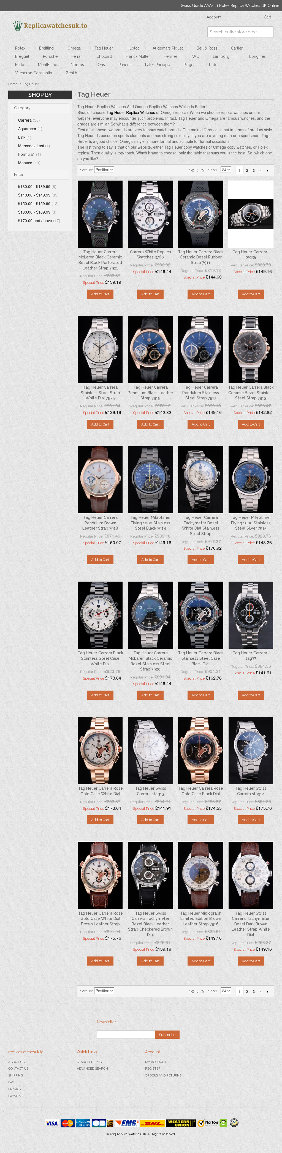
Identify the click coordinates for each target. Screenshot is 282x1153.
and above (39, 220)
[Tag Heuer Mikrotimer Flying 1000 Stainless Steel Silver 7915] (251, 480)
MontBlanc (47, 64)
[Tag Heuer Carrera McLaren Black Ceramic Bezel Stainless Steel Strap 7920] (150, 615)
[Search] (268, 31)
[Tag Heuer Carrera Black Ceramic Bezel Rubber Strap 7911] (200, 214)
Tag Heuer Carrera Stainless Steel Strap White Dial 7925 (100, 392)
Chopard (104, 56)
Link (24, 137)
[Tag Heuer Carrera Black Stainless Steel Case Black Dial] (200, 615)
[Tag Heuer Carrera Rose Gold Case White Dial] (100, 750)
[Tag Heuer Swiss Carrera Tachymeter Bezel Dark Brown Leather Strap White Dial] (251, 875)
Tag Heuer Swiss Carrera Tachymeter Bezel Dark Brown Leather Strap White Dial (251, 924)
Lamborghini (224, 56)
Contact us (18, 1068)
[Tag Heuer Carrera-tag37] (251, 615)
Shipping (15, 1075)
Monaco (29, 162)
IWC (195, 56)
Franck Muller (138, 56)
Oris (101, 64)
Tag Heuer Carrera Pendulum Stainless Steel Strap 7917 (200, 392)
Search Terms (89, 1062)
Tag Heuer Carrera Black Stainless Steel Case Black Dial (200, 658)
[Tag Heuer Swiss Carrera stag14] (251, 750)
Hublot (133, 48)
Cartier (237, 48)
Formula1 (29, 154)
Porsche (50, 56)
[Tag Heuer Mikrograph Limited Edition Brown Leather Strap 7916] (200, 875)
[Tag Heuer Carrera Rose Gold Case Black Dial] (200, 750)
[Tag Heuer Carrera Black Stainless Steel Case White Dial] (100, 615)
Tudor (213, 64)
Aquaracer (30, 128)
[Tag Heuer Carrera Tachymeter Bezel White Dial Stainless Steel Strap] (200, 480)
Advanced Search (92, 1068)
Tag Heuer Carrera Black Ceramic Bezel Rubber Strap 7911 (200, 257)
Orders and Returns (163, 1075)
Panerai (125, 64)
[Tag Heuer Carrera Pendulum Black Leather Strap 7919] (150, 349)
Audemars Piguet (168, 48)
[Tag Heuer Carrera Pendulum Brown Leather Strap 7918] (100, 480)
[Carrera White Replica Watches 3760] (150, 214)
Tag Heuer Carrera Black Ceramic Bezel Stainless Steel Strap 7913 (250, 392)
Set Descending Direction (119, 170)
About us (16, 1062)
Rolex (20, 48)
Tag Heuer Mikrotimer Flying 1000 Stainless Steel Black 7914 (150, 522)
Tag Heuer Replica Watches (131, 112)
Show (213, 170)
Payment (15, 1096)
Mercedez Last (34, 145)
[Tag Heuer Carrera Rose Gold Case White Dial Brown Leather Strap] (100, 875)
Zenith (71, 73)
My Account (156, 1062)
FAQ (11, 1082)
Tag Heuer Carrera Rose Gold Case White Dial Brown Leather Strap (100, 918)
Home (12, 84)
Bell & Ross (207, 48)
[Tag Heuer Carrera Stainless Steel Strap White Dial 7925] (100, 349)
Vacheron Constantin (33, 73)
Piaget (189, 64)
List (138, 170)
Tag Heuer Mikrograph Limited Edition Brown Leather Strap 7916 (200, 918)
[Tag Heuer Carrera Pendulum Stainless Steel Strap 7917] (200, 349)
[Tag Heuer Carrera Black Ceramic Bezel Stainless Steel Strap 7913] (251, 349)
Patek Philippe (157, 64)
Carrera (29, 120)
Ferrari (77, 56)
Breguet (22, 56)
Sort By (86, 170)
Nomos (77, 64)
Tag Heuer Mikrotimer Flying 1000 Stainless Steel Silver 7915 (251, 522)
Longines (257, 56)
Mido (19, 64)
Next (267, 170)
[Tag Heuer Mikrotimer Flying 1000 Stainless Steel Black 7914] (150, 480)
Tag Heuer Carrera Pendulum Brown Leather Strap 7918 (100, 522)
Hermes (171, 56)
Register (153, 1068)
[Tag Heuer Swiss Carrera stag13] (150, 750)
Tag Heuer (103, 48)
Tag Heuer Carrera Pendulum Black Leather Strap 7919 (150, 392)
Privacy (14, 1089)
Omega (74, 48)
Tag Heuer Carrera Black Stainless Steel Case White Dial (100, 658)
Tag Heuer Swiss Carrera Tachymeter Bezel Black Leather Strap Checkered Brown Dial (150, 924)
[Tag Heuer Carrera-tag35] (251, 214)
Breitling (46, 48)
